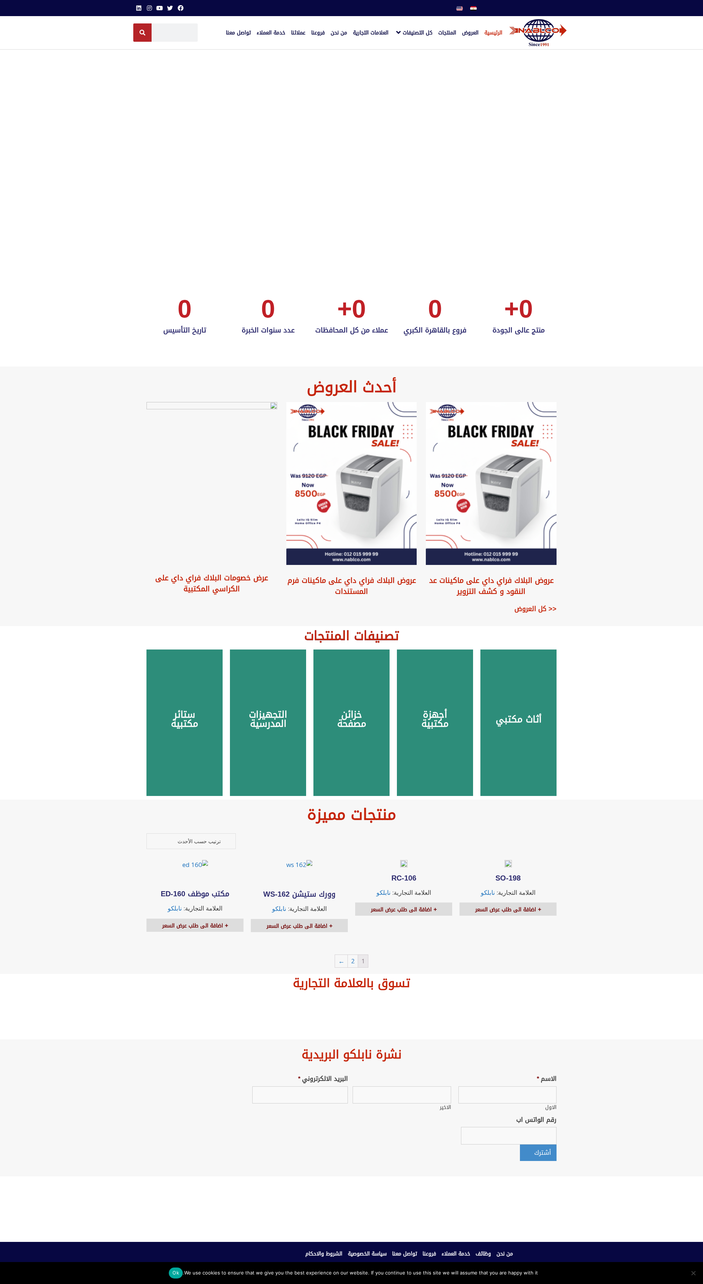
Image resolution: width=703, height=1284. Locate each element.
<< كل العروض (535, 609)
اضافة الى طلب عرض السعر (506, 910)
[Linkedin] (139, 8)
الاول (551, 1108)
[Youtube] (160, 8)
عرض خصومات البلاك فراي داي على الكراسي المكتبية (211, 583)
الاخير (445, 1108)
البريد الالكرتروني (323, 1079)
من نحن (504, 1254)
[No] (694, 1273)
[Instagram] (149, 8)
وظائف (483, 1254)
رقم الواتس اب (536, 1120)
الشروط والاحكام (323, 1254)
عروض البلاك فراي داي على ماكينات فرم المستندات (351, 585)
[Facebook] (180, 8)
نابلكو (488, 892)
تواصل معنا (404, 1254)
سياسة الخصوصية (367, 1254)
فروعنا (429, 1254)
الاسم (547, 1079)
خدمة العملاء (456, 1254)
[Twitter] (170, 8)
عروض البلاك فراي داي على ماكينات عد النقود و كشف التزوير (491, 585)
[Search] (142, 32)
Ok (175, 1273)
